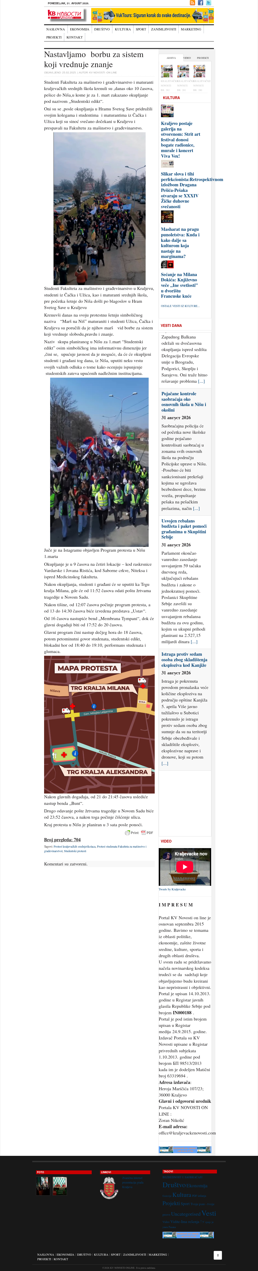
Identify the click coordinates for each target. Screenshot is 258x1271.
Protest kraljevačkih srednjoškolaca (74, 846)
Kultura (123, 29)
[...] (196, 452)
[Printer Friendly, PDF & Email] (139, 833)
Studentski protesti (75, 851)
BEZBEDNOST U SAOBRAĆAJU (183, 1177)
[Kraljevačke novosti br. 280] (199, 71)
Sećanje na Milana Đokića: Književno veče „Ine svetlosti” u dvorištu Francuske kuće (179, 285)
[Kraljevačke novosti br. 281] (183, 71)
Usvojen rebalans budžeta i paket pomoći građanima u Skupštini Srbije (184, 473)
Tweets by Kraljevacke (172, 889)
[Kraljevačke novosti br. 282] (166, 71)
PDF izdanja (199, 1196)
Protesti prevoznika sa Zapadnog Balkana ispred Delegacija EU (183, 725)
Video (187, 58)
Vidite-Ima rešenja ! (186, 1221)
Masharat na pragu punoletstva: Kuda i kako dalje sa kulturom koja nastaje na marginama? (180, 242)
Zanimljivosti (163, 29)
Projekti (53, 37)
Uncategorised (186, 1213)
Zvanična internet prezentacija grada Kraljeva (132, 1182)
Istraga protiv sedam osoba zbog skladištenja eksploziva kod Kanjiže (184, 603)
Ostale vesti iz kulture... (180, 306)
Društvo (102, 29)
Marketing (191, 29)
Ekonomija (79, 29)
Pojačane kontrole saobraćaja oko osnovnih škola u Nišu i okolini (184, 345)
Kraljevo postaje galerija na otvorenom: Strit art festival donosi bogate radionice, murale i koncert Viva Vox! (180, 139)
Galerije (167, 1196)
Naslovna (55, 29)
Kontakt (75, 37)
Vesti (208, 1213)
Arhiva (171, 58)
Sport (141, 29)
